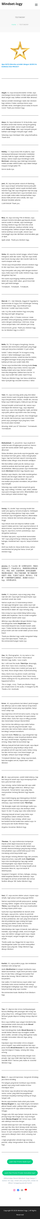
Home (14, 24)
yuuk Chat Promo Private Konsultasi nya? (20, 1173)
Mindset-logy (12, 4)
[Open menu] (20, 1198)
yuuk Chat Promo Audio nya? (20, 1162)
